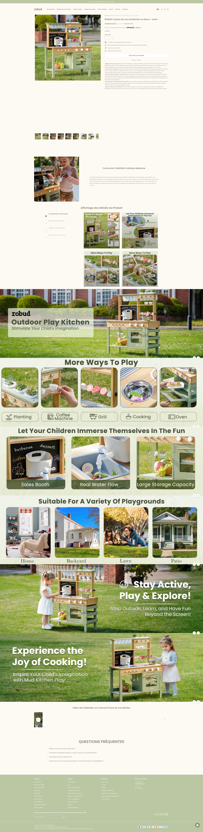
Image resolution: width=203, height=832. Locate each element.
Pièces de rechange (73, 807)
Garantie (70, 804)
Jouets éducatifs (38, 801)
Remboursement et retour (75, 793)
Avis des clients (105, 799)
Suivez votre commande (74, 787)
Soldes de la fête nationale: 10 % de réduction (102, 1)
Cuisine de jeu (38, 782)
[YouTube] (167, 814)
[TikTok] (164, 814)
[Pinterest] (158, 814)
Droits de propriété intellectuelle (110, 796)
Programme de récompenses (109, 793)
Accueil (107, 15)
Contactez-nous (72, 782)
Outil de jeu (37, 790)
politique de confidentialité (75, 796)
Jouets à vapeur (38, 799)
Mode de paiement (73, 801)
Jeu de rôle (37, 793)
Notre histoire (105, 782)
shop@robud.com (140, 783)
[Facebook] (155, 814)
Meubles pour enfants (40, 804)
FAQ (69, 784)
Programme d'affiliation (107, 790)
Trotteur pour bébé (39, 787)
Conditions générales (73, 799)
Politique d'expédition (73, 790)
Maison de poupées (39, 784)
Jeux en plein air (38, 796)
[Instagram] (161, 814)
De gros (103, 784)
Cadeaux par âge (38, 807)
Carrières (103, 787)
